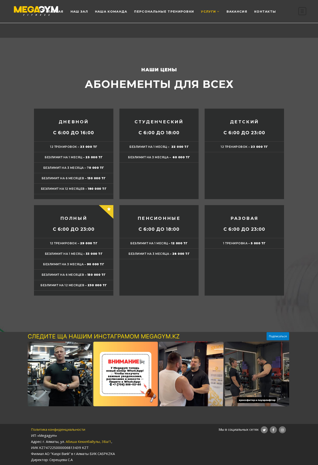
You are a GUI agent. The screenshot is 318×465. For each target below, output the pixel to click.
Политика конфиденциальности (58, 429)
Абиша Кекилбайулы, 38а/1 (88, 441)
